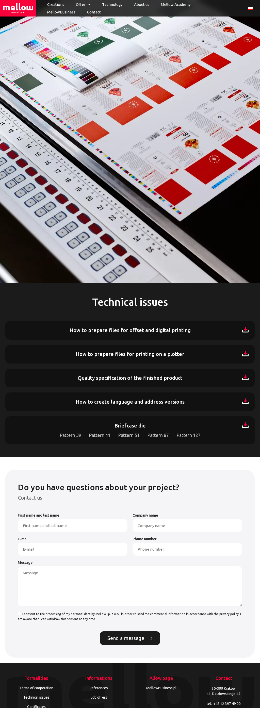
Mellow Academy (175, 4)
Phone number (145, 539)
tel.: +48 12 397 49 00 (224, 704)
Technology (112, 4)
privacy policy (229, 613)
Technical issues (36, 697)
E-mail (23, 539)
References (99, 688)
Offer (81, 4)
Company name (145, 515)
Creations (55, 4)
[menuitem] (250, 8)
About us (141, 4)
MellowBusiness (61, 12)
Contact (94, 12)
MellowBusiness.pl (161, 688)
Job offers (99, 697)
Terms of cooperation (36, 688)
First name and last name (38, 515)
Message (25, 563)
